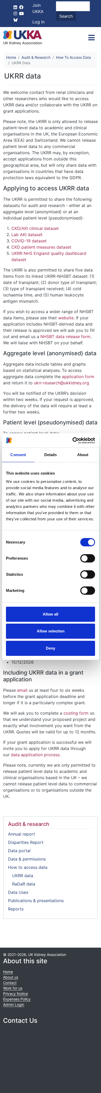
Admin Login (13, 1004)
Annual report (21, 834)
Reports (16, 908)
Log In (38, 21)
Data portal (19, 850)
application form (78, 376)
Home (11, 57)
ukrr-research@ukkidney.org (61, 382)
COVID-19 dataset (29, 240)
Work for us (12, 988)
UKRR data (22, 875)
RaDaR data (23, 884)
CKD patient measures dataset (41, 247)
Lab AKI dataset (26, 234)
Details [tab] (50, 454)
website (66, 317)
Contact (10, 982)
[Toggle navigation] (91, 38)
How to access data (27, 867)
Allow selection (50, 631)
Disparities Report (26, 842)
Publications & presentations (36, 900)
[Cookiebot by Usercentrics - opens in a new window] (72, 440)
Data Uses (18, 892)
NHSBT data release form (65, 336)
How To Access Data (73, 57)
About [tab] (83, 454)
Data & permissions (27, 859)
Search (66, 16)
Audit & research (28, 824)
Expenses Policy (17, 999)
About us (10, 977)
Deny (50, 648)
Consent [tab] (18, 454)
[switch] (87, 558)
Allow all (50, 614)
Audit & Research (36, 57)
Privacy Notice (15, 993)
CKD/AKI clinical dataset (35, 228)
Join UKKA (38, 8)
